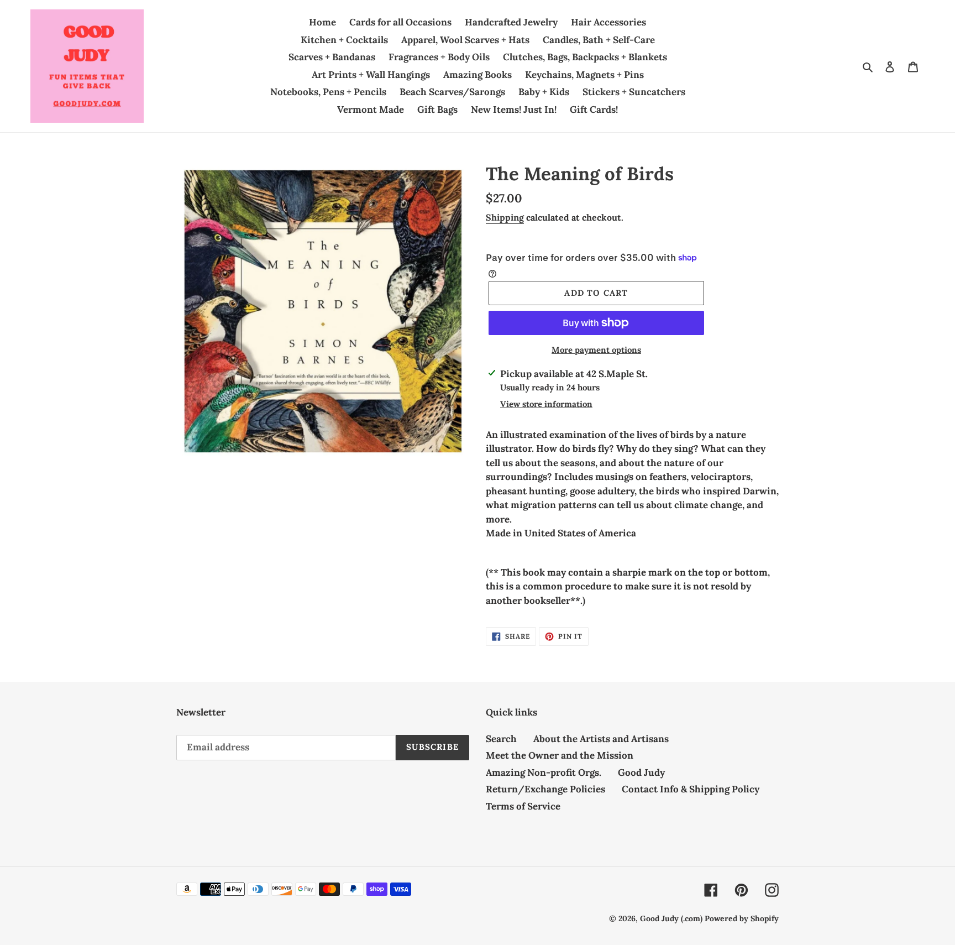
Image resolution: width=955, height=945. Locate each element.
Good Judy (641, 772)
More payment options (596, 349)
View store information (546, 404)
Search (501, 739)
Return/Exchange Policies (545, 789)
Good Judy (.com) (671, 918)
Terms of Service (523, 806)
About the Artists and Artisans (601, 739)
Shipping (505, 217)
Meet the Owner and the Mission (559, 755)
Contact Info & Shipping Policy (690, 789)
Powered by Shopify (742, 918)
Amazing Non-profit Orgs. (543, 772)
